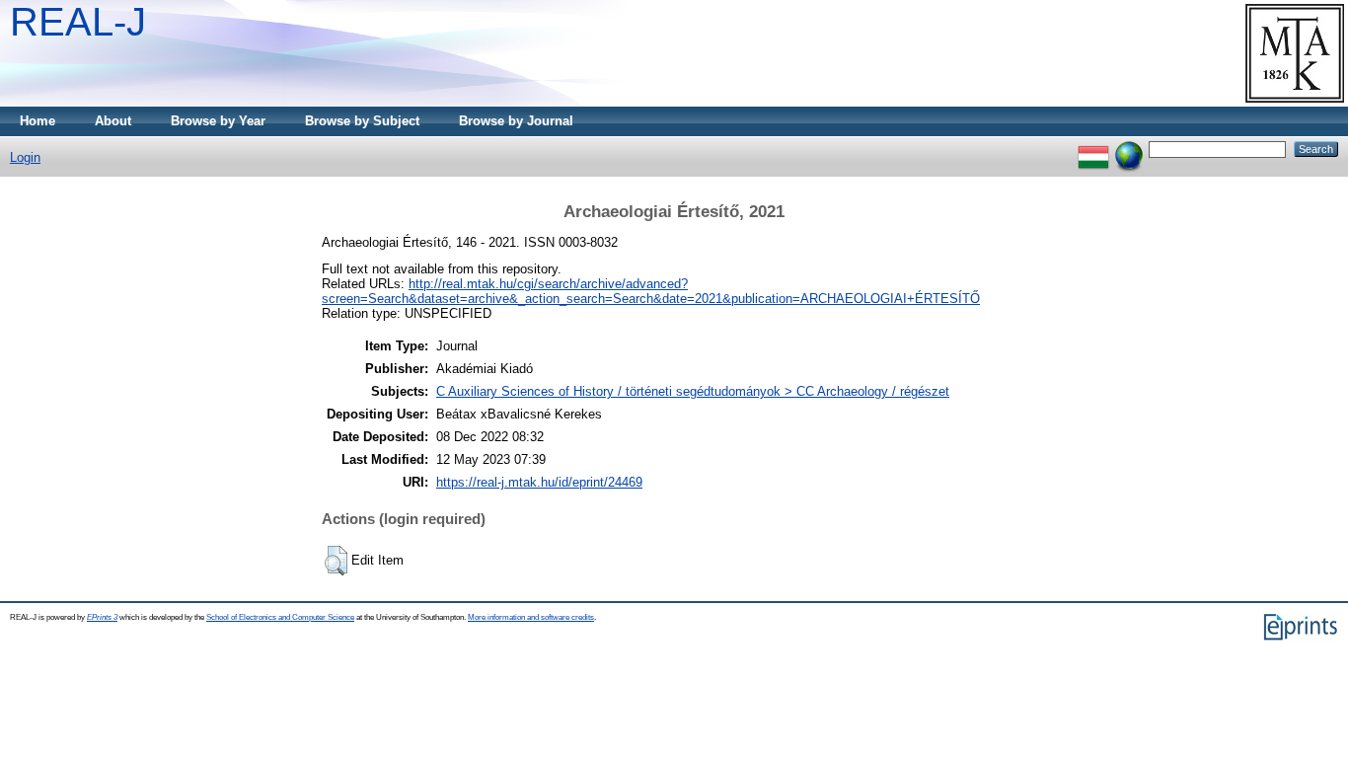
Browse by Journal (516, 121)
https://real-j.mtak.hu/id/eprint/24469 (539, 482)
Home (37, 121)
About (113, 121)
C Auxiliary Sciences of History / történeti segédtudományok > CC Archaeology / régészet (692, 391)
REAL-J (78, 21)
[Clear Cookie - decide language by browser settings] (1129, 148)
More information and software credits (531, 617)
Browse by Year (218, 121)
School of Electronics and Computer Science (280, 617)
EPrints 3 (102, 617)
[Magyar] (1093, 148)
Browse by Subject (362, 121)
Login (25, 157)
